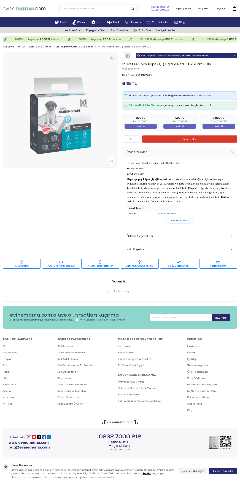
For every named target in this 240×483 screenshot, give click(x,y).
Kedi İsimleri (125, 346)
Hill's (5, 378)
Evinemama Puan (198, 397)
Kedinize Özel (72, 30)
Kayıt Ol (220, 8)
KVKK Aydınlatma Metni (201, 391)
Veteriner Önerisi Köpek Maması (137, 388)
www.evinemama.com (29, 442)
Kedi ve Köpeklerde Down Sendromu (139, 400)
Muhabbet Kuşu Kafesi (131, 381)
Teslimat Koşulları (197, 365)
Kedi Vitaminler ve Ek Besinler (75, 365)
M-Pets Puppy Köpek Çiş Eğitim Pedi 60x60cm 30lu (124, 46)
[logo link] (24, 8)
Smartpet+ (9, 384)
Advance (8, 397)
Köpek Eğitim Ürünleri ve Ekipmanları (74, 46)
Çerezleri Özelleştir (193, 471)
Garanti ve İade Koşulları (202, 384)
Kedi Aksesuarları (67, 371)
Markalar (135, 22)
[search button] (132, 8)
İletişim (191, 352)
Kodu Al (141, 126)
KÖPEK (21, 46)
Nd (4, 346)
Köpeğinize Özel (95, 30)
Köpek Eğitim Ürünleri (70, 403)
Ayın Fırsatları (119, 30)
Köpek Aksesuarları (68, 397)
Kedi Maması (65, 346)
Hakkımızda (194, 346)
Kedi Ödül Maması (68, 359)
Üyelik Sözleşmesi (197, 371)
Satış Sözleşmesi (197, 378)
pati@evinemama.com (29, 447)
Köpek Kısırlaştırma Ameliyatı (135, 359)
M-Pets (7, 403)
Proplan (7, 359)
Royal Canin (10, 352)
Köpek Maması (66, 378)
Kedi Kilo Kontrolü (128, 394)
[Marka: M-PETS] (127, 55)
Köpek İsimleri (126, 352)
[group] (60, 110)
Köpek (81, 22)
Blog (182, 22)
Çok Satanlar (160, 22)
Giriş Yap (203, 8)
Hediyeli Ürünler (165, 30)
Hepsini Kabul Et (223, 471)
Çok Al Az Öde (142, 30)
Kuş (99, 22)
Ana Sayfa (8, 46)
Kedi (63, 22)
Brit (5, 365)
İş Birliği (191, 359)
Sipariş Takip (183, 8)
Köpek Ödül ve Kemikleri (71, 391)
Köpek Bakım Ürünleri (40, 46)
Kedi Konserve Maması (71, 352)
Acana (7, 391)
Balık (116, 22)
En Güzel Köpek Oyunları (132, 365)
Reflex (6, 371)
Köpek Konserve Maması (72, 384)
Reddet (146, 473)
